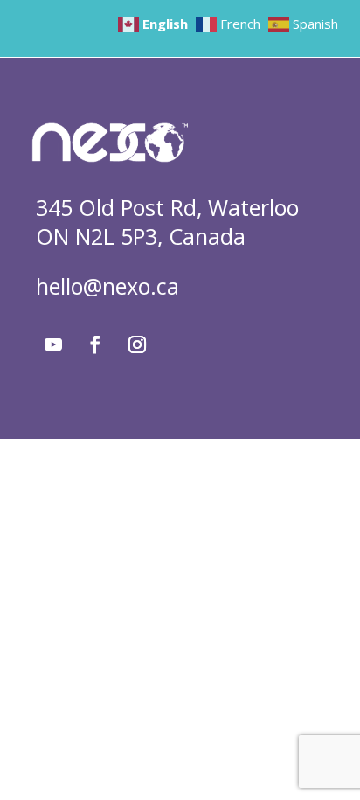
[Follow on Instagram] (137, 344)
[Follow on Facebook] (95, 344)
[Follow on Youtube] (53, 344)
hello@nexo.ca (107, 286)
